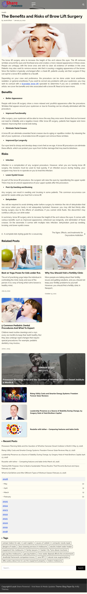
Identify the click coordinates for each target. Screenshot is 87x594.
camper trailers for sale (11, 543)
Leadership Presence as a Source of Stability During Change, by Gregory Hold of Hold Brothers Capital (56, 412)
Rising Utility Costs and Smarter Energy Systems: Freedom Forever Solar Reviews (33, 450)
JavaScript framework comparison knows (18, 557)
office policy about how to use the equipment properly (23, 561)
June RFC (41, 557)
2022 (5, 514)
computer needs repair (61, 543)
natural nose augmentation (58, 557)
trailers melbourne (55, 561)
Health (4, 12)
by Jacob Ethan (7, 20)
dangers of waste (9, 546)
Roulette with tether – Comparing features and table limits (54, 429)
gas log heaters (30, 554)
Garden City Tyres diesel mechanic (54, 550)
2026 (5, 479)
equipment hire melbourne (13, 550)
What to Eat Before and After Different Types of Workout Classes (27, 473)
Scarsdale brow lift (30, 84)
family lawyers (32, 550)
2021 (5, 518)
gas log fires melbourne (11, 554)
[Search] (83, 4)
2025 (5, 501)
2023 (5, 510)
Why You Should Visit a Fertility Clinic (64, 273)
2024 (5, 506)
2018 (5, 531)
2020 (5, 523)
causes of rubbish (43, 543)
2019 (5, 527)
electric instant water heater (61, 546)
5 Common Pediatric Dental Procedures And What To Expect (18, 326)
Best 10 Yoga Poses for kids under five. (21, 273)
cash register (28, 543)
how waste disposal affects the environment (56, 554)
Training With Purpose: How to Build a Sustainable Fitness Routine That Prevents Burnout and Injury (40, 466)
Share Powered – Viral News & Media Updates (36, 587)
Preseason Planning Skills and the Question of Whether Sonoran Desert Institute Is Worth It (37, 446)
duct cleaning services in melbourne (33, 546)
